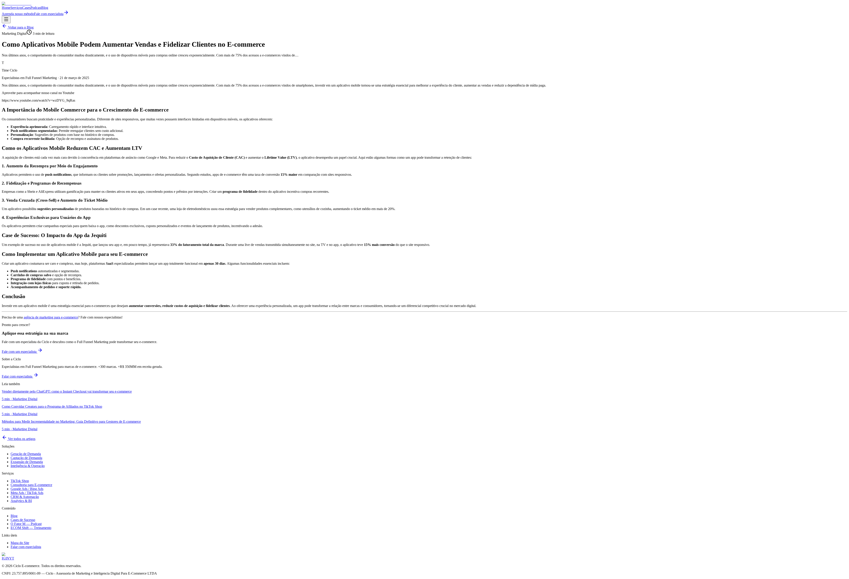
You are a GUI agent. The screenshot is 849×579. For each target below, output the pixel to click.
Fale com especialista (48, 14)
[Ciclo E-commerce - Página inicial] (16, 4)
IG (4, 558)
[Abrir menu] (6, 19)
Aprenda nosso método (18, 14)
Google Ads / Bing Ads (27, 489)
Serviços (16, 8)
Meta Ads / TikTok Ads (27, 493)
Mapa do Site (20, 543)
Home (6, 8)
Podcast (36, 8)
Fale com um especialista (19, 351)
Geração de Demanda (26, 454)
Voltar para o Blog (20, 27)
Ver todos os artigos (21, 439)
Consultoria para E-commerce (31, 485)
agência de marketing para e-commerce (51, 317)
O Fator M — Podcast (26, 524)
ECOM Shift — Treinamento (31, 528)
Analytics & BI (21, 501)
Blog (44, 8)
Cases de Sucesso (23, 520)
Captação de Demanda (26, 458)
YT (11, 558)
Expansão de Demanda (27, 462)
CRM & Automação (25, 497)
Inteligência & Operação (28, 466)
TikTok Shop (20, 481)
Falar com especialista (17, 376)
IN (7, 558)
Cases (26, 8)
